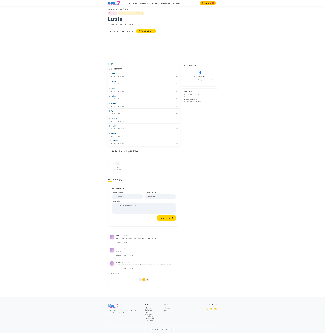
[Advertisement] (162, 49)
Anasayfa (111, 9)
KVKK (165, 312)
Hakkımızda (167, 308)
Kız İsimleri (154, 3)
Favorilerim (208, 3)
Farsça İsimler (149, 320)
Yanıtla (119, 242)
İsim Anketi (176, 3)
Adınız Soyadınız (118, 192)
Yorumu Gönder (165, 218)
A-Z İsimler (148, 308)
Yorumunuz (116, 201)
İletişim (166, 310)
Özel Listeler (144, 3)
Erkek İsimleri (165, 3)
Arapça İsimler (149, 318)
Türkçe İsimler (149, 316)
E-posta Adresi (150, 192)
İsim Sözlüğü (133, 3)
